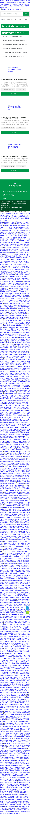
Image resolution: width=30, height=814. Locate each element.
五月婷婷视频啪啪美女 (10, 611)
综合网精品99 (8, 595)
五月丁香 (15, 228)
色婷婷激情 (10, 656)
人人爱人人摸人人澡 (9, 724)
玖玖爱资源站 (15, 419)
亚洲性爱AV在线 (4, 741)
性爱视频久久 (10, 682)
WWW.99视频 (5, 780)
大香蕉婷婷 (18, 400)
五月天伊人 (11, 597)
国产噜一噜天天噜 (11, 555)
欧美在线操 (16, 628)
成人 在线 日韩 (19, 276)
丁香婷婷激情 (17, 730)
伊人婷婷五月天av (13, 271)
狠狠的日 (18, 431)
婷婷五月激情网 (4, 758)
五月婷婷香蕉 (14, 417)
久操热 (1, 614)
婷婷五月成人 (7, 324)
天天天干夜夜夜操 (15, 546)
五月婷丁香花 (15, 244)
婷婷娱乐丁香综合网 (14, 293)
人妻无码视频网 (25, 247)
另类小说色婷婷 (19, 222)
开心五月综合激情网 (8, 730)
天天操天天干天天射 (8, 461)
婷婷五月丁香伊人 (4, 694)
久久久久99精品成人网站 (19, 442)
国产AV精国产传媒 (22, 538)
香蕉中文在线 (6, 381)
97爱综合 (9, 351)
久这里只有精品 (6, 699)
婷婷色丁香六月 (14, 407)
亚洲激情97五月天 (18, 376)
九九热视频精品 (21, 721)
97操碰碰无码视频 (19, 471)
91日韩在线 (25, 256)
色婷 (1, 252)
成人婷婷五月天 (16, 454)
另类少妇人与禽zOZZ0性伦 (9, 543)
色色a (4, 514)
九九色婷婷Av (26, 629)
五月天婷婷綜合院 (7, 762)
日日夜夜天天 (16, 753)
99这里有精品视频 (4, 585)
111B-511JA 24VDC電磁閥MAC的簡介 (13, 36)
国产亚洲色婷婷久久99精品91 (17, 291)
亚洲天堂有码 (15, 296)
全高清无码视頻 (12, 570)
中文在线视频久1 (8, 713)
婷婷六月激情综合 (13, 516)
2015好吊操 (26, 809)
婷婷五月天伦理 (6, 775)
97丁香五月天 (8, 509)
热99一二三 (15, 227)
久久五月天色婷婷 (9, 375)
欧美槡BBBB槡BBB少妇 (16, 629)
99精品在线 (3, 526)
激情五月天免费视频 (14, 556)
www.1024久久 (3, 237)
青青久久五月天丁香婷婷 (14, 434)
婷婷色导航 (9, 680)
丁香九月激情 (23, 363)
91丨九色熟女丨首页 (23, 516)
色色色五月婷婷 (8, 454)
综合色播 (20, 235)
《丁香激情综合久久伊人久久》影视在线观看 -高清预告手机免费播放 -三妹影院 (14, 335)
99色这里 (19, 497)
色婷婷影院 (4, 809)
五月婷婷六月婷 (25, 730)
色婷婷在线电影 (10, 578)
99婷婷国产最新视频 (10, 760)
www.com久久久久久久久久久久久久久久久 (11, 405)
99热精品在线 (10, 505)
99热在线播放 (14, 249)
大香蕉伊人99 (20, 534)
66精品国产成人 (8, 507)
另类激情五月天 (13, 740)
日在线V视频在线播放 (19, 747)
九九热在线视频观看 (19, 483)
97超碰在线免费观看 (19, 775)
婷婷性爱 (23, 425)
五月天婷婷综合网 (19, 415)
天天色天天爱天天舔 (5, 718)
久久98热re (11, 662)
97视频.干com (10, 488)
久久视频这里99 (11, 600)
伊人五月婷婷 (3, 519)
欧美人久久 (21, 388)
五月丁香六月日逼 (25, 307)
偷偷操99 (14, 638)
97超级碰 (17, 290)
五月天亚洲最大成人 (16, 444)
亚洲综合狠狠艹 (10, 757)
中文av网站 (19, 612)
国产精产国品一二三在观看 (6, 704)
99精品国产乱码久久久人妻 (18, 414)
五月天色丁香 (25, 602)
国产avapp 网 (13, 448)
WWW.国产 (15, 354)
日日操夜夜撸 (16, 410)
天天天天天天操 (7, 721)
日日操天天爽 (21, 541)
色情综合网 (20, 521)
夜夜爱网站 (13, 381)
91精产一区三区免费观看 (8, 383)
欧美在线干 (19, 709)
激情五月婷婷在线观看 (7, 752)
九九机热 (13, 612)
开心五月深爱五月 (18, 473)
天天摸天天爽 (26, 305)
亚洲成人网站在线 (17, 650)
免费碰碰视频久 (21, 346)
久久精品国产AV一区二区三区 (21, 519)
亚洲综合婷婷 (23, 792)
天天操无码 (17, 590)
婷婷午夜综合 (3, 731)
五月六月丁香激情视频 (19, 395)
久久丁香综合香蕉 (12, 237)
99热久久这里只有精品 (13, 797)
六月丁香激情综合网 (22, 352)
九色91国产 (21, 621)
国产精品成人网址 (7, 784)
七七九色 (20, 655)
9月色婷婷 (21, 361)
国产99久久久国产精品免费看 (19, 663)
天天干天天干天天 (11, 482)
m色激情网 (21, 337)
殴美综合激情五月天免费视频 (15, 758)
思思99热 (6, 580)
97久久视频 (14, 634)
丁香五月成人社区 (22, 330)
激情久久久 (11, 290)
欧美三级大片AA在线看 (11, 310)
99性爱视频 (24, 736)
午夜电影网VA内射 (13, 390)
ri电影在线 (16, 264)
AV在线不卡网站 (8, 247)
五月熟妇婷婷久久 (19, 375)
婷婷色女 (9, 244)
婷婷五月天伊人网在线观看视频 (18, 696)
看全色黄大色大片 (18, 412)
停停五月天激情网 (4, 803)
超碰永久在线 (6, 483)
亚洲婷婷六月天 (21, 308)
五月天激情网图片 (10, 763)
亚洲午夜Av (6, 789)
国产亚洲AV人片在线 (18, 595)
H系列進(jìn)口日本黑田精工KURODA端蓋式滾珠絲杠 (15, 118)
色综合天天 (13, 251)
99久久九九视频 (7, 638)
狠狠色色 (12, 585)
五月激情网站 (3, 682)
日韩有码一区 (26, 499)
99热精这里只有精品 (9, 369)
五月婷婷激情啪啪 (8, 723)
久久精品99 (27, 704)
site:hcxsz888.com (24, 784)
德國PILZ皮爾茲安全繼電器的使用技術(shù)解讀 (15, 40)
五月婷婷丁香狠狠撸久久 (10, 451)
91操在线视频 (10, 341)
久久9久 (15, 808)
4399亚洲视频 (18, 466)
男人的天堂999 (5, 538)
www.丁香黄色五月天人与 (16, 268)
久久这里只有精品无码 (7, 726)
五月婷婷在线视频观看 (17, 439)
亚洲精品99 (25, 662)
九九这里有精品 (15, 673)
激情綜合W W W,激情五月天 (15, 653)
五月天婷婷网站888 (7, 245)
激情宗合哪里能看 (25, 811)
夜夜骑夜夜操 (3, 322)
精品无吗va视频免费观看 (8, 470)
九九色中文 (9, 527)
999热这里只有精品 (10, 493)
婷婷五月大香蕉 (17, 690)
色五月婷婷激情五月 (19, 487)
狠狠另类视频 (8, 354)
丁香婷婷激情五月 (12, 697)
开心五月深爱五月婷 (10, 533)
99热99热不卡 (6, 386)
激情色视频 (12, 733)
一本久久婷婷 (19, 607)
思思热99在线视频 (4, 291)
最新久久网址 (9, 264)
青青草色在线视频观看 (5, 631)
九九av (7, 288)
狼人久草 (20, 582)
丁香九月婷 (15, 549)
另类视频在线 (6, 424)
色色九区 (16, 232)
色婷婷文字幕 (8, 692)
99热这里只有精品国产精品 (9, 544)
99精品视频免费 (13, 580)
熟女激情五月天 (7, 634)
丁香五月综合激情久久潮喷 (6, 524)
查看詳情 (13, 94)
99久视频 (17, 383)
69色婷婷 (22, 512)
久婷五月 (6, 279)
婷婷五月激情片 (4, 490)
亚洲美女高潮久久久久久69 (8, 223)
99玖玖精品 (17, 301)
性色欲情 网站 (3, 656)
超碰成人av (18, 575)
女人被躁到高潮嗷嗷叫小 (16, 257)
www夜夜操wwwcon (20, 706)
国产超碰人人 (9, 269)
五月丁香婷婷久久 (15, 398)
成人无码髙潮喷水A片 (18, 502)
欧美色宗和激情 (15, 373)
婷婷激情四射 (23, 254)
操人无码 (12, 728)
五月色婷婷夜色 (7, 262)
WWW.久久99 (14, 594)
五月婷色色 (22, 300)
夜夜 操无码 (20, 791)
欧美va (12, 483)
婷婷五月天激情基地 (19, 636)
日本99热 (22, 320)
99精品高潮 (26, 403)
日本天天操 (26, 604)
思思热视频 (16, 342)
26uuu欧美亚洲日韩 (22, 563)
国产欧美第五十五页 (21, 313)
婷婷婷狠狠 (16, 273)
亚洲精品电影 (5, 293)
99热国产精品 (14, 330)
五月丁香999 (8, 534)
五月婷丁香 (9, 568)
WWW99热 (5, 685)
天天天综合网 (8, 792)
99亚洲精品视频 (20, 543)
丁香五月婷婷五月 (16, 259)
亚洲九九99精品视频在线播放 (22, 786)
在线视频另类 (6, 617)
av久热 (26, 640)
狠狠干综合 (10, 731)
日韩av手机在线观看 (21, 675)
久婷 (19, 566)
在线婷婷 (21, 609)
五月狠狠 (7, 782)
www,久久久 (3, 388)
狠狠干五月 (5, 283)
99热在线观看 (12, 432)
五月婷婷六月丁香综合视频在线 (9, 701)
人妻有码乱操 (26, 354)
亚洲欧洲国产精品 (24, 673)
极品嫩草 (4, 436)
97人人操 (26, 582)
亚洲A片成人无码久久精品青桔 (17, 358)
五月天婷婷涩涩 (8, 553)
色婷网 (19, 808)
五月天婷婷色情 (17, 713)
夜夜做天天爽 (18, 476)
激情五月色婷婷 (19, 252)
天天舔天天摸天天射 (5, 765)
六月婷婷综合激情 (4, 308)
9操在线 (20, 228)
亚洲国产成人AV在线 (24, 273)
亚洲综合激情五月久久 (9, 276)
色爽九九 (21, 312)
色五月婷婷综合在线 (15, 363)
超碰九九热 (15, 799)
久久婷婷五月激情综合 (18, 436)
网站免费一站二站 (21, 392)
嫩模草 (12, 380)
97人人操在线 (17, 269)
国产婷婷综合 (6, 347)
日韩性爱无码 (13, 393)
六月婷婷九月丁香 (18, 461)
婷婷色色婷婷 (9, 716)
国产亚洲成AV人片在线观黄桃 (7, 575)
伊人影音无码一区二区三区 (22, 325)
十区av (3, 763)
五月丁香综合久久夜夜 (14, 307)
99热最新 (4, 719)
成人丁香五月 (3, 505)
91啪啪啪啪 (27, 262)
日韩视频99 (17, 606)
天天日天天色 (23, 606)
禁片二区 (6, 743)
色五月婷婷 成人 (18, 403)
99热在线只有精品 (13, 643)
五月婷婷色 (19, 432)
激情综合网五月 (21, 539)
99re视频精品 (22, 631)
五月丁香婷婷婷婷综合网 (23, 611)
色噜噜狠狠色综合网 (14, 660)
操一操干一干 (18, 488)
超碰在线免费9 (26, 585)
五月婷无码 (11, 364)
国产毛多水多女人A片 (13, 312)
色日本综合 (23, 641)
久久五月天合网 (19, 449)
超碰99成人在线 (19, 526)
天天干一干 (15, 509)
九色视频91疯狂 (12, 769)
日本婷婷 (19, 448)
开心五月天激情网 (18, 485)
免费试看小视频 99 (4, 706)
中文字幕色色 (25, 668)
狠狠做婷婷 (8, 398)
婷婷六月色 (3, 228)
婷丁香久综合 (9, 235)
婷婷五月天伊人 (6, 285)
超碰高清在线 (13, 521)
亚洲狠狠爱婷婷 (6, 230)
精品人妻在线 (25, 612)
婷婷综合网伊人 (10, 471)
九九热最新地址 (19, 551)
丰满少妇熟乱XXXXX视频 (17, 459)
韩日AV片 (2, 512)
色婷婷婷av (11, 672)
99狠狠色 (21, 794)
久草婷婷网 (10, 519)
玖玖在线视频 (13, 548)
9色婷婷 (13, 344)
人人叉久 (5, 796)
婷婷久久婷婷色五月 (20, 623)
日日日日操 (17, 240)
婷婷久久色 (25, 648)
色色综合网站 (10, 590)
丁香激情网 (17, 656)
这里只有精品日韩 (24, 290)
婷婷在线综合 (22, 777)
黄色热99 (4, 442)
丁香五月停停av (18, 522)
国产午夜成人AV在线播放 (20, 645)
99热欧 (15, 235)
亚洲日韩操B (5, 672)
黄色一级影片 (5, 390)
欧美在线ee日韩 (8, 549)
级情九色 (6, 504)
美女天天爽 (4, 312)
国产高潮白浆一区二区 (13, 796)
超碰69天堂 (18, 510)
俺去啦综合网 (6, 621)
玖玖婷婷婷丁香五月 (22, 285)
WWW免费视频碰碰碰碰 (14, 356)
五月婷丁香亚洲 (24, 286)
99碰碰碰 (5, 738)
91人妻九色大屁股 (13, 677)
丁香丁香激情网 (9, 412)
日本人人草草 (3, 409)
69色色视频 (19, 495)
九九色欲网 (13, 347)
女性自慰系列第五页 (24, 296)
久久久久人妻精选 (15, 492)
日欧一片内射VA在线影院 (21, 578)
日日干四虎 (25, 495)
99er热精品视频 (4, 274)
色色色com (26, 230)
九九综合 (26, 485)
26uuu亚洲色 (17, 813)
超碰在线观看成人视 (8, 628)
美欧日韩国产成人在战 (16, 772)
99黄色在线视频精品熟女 (8, 667)
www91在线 (24, 531)
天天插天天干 (3, 487)
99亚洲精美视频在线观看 (8, 529)
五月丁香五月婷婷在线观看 (21, 770)
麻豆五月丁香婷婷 (6, 417)
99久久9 (12, 640)
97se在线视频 (5, 334)
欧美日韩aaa (6, 252)
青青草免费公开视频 (8, 531)
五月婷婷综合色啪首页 (7, 522)
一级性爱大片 (7, 648)
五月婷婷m (18, 344)
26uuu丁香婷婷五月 (19, 558)
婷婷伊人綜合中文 (20, 223)
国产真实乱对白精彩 (14, 748)
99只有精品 (15, 303)
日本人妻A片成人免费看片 (16, 230)
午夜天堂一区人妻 (4, 733)
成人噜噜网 (26, 407)
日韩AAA (24, 650)
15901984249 (27, 608)
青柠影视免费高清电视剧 (10, 392)
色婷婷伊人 (7, 332)
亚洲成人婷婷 (14, 801)
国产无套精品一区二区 (18, 527)
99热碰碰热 (26, 235)
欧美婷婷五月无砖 (4, 497)
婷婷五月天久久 (4, 356)
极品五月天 (22, 245)
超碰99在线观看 (4, 432)
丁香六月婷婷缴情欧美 (8, 422)
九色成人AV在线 (10, 261)
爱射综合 (15, 541)
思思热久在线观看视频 (23, 288)
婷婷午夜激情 (18, 787)
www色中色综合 (25, 454)
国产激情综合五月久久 (19, 626)
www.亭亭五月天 (19, 667)
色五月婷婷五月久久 (12, 349)
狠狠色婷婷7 (23, 373)
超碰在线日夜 (24, 492)
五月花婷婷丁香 (11, 371)
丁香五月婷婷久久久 (24, 573)
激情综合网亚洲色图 (15, 779)
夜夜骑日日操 (15, 631)
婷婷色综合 (3, 352)
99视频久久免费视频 (7, 561)
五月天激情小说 (18, 380)
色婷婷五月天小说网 (12, 266)
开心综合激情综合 (23, 568)
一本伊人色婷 (10, 478)
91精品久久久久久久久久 (21, 755)
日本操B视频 (26, 763)
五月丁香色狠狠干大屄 (12, 388)
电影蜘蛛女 (9, 502)
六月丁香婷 (17, 757)
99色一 (20, 354)
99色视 (4, 341)
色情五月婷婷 (15, 692)
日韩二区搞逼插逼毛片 (7, 558)
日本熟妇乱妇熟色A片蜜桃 (16, 684)
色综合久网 (8, 373)
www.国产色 (8, 599)
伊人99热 (4, 747)
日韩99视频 (15, 609)
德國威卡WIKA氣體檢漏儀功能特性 (12, 48)
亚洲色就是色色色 (23, 232)
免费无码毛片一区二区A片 (6, 376)
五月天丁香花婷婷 (20, 533)
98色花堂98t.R (3, 453)
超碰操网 (26, 689)
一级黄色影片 (17, 278)
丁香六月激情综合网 (17, 366)
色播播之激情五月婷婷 (22, 638)
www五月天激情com (22, 782)
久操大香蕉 (23, 656)
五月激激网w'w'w (12, 566)
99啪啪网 (23, 356)
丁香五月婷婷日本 (16, 602)
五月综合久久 (6, 337)
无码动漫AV (10, 322)
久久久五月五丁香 (10, 415)
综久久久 (11, 476)
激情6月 (5, 434)
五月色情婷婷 (12, 495)
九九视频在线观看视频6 (6, 774)
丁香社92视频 (20, 769)
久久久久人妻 (17, 685)
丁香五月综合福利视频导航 (8, 242)
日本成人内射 (26, 772)
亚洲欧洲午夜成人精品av (10, 563)
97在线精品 (20, 735)
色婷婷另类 (14, 262)
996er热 (11, 645)
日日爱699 (9, 735)
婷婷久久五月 (25, 405)
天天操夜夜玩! (3, 232)
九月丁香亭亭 (22, 419)
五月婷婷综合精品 (22, 266)
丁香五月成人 (10, 714)
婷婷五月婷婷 (5, 295)
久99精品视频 (8, 609)
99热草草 (9, 687)
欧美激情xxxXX (6, 281)
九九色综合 (7, 393)
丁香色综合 (9, 227)
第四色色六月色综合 (7, 702)
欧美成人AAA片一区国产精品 (16, 741)
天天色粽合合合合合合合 (14, 425)
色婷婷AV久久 (20, 570)
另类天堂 (21, 390)
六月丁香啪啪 (21, 780)
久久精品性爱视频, (7, 475)
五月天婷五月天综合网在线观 (12, 286)
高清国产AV (26, 752)
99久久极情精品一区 (11, 352)
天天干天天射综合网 (22, 694)
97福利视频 (5, 658)
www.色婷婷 (5, 677)
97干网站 (14, 735)
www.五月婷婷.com (20, 733)
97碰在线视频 (22, 429)
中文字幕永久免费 (24, 517)
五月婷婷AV (11, 449)
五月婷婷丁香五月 (4, 587)
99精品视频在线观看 (11, 480)
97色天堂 (11, 685)
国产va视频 (8, 512)
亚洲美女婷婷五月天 (13, 368)
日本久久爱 (23, 410)
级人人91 (6, 358)
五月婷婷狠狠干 (11, 679)
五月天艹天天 (17, 531)
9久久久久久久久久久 (16, 668)
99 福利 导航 (19, 298)
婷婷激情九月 (10, 770)
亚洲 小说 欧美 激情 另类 (19, 738)
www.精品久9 (15, 245)
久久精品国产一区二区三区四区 (12, 711)
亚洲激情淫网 (17, 283)
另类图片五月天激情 (11, 539)
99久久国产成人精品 (16, 648)
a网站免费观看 (6, 380)
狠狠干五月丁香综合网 (10, 665)
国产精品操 (14, 721)
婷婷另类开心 (7, 344)
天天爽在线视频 (4, 402)
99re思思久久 (12, 279)
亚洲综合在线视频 (18, 619)
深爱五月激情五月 (20, 572)
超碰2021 (14, 616)
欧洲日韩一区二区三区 (19, 465)
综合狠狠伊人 (22, 437)
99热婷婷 (14, 599)
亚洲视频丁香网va (18, 704)
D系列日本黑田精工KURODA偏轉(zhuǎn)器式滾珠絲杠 (15, 79)
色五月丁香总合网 (7, 624)
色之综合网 (23, 458)
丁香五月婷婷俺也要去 (16, 281)
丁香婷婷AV (21, 634)
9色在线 (16, 794)
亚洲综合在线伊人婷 (21, 347)
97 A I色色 (14, 441)
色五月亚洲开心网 (24, 660)
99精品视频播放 (4, 516)
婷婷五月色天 (13, 617)
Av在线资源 (10, 487)
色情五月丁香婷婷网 (8, 473)
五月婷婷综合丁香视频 (15, 334)
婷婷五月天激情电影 (9, 755)
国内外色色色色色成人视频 (21, 470)
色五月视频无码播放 (15, 320)
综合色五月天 (18, 585)
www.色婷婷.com (4, 495)
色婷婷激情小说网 (13, 655)
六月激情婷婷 (11, 551)
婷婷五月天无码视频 (10, 804)
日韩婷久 (4, 565)
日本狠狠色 (21, 643)
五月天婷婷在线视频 (19, 646)
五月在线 (10, 453)
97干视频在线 (14, 429)
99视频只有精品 (23, 748)
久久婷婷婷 (8, 441)
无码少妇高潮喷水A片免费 (6, 517)
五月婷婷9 (9, 442)
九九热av (9, 799)
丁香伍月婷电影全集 (9, 318)
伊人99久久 (13, 285)
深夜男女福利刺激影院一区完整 (11, 437)
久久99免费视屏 (18, 809)
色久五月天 (17, 364)
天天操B (28, 320)
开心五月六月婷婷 (19, 505)
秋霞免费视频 (5, 660)
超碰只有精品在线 (17, 651)
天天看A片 (10, 465)
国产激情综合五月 (20, 804)
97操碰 (12, 775)
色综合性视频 (26, 514)
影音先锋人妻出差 (11, 346)
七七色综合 (13, 633)
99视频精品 (23, 295)
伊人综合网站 (7, 546)
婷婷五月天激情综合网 (15, 803)
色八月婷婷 (9, 573)
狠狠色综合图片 (17, 247)
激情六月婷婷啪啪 (24, 796)
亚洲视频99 (13, 782)
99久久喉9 (7, 313)
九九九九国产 (11, 298)
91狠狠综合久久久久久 (12, 565)
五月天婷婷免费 (4, 368)
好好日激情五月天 (23, 417)
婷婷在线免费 (15, 762)
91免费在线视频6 (18, 752)
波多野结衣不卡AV (19, 640)
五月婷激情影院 (25, 713)
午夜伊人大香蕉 (16, 736)
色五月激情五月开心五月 (18, 553)
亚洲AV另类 (5, 449)
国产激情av (15, 573)
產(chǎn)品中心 (19, 19)
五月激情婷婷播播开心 (17, 604)
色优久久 (17, 728)
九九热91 (4, 478)
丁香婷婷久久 (23, 507)
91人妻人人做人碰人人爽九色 (19, 234)
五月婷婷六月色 (19, 597)
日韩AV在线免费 (13, 780)
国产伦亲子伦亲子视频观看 (8, 325)
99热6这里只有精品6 (11, 514)
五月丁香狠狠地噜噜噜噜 (18, 624)
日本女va (13, 313)
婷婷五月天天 (14, 718)
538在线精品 (6, 633)
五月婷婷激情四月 (18, 731)
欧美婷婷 (23, 398)
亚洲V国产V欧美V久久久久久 (7, 670)
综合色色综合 (13, 288)
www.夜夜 (4, 300)
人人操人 (25, 679)
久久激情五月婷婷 (23, 271)
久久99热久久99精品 (23, 801)
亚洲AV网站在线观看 (11, 592)
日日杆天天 (5, 740)
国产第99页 (13, 560)
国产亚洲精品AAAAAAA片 (10, 614)
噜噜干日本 (10, 606)
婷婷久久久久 (6, 629)
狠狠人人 (20, 407)
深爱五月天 (25, 322)
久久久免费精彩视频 (17, 767)
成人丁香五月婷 (21, 707)
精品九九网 (24, 685)
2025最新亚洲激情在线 (6, 750)
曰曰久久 (23, 590)
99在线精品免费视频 (5, 249)
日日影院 (19, 514)
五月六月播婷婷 (6, 560)
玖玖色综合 (11, 809)
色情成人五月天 (19, 456)
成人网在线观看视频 (25, 583)
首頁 (12, 19)
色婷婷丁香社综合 (12, 402)
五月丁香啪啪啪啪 (14, 254)
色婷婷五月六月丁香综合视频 (7, 787)
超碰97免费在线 (10, 619)
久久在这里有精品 (13, 582)
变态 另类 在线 (21, 617)
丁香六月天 (16, 723)
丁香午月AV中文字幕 (5, 811)
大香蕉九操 (12, 572)
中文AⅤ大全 (20, 279)
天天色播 (12, 252)
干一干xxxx (3, 786)
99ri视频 (17, 341)
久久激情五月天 (4, 298)
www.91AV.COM (4, 655)
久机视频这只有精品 (7, 767)
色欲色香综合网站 (6, 458)
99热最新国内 (26, 366)
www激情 (15, 475)
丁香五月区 (6, 641)
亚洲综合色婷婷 (25, 524)
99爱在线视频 (19, 679)
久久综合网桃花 (17, 561)
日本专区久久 (20, 555)
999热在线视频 (25, 510)
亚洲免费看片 (3, 714)
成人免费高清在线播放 (9, 327)
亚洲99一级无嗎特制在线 (23, 386)
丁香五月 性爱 (26, 488)
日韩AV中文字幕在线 (17, 420)
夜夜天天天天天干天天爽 (13, 719)
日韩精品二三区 (25, 400)
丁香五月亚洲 (19, 600)
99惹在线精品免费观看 (9, 806)
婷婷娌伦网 (14, 225)
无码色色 (20, 548)
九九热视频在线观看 (21, 371)
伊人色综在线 (15, 792)
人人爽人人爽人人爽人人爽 (8, 577)
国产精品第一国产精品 (13, 397)
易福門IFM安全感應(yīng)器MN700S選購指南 (15, 52)
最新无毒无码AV (22, 237)
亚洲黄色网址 (23, 397)
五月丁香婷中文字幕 (5, 612)
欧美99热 (22, 628)
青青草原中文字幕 (21, 482)
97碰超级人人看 (20, 633)
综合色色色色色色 (9, 240)
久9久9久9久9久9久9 (9, 466)
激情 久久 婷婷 (13, 538)
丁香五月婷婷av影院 (9, 222)
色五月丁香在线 (18, 322)
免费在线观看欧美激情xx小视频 (8, 675)
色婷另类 (9, 366)
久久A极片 (12, 607)
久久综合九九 (18, 422)
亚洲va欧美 (13, 386)
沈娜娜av (5, 465)
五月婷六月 (16, 517)
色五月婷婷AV (20, 592)
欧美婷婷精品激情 (7, 602)
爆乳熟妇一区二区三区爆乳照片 (20, 351)
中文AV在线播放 (4, 307)
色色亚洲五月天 (4, 290)
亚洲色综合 (10, 232)
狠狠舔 (21, 244)
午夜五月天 (22, 341)
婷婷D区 (12, 706)
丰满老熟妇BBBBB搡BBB (6, 753)
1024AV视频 (27, 655)
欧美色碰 (26, 375)
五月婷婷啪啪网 (10, 463)
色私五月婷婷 (9, 410)
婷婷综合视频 (6, 268)
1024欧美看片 (17, 468)
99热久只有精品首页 (8, 636)
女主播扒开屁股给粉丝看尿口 (7, 456)
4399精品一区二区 (12, 409)
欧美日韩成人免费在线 (16, 332)
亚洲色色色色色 (13, 504)
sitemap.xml (5, 209)
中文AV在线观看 (7, 420)
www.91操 (17, 529)
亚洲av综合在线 (10, 400)
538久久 (12, 317)
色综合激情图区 (7, 414)
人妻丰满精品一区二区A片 (15, 256)
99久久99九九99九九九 (23, 740)
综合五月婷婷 (9, 273)
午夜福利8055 (6, 594)
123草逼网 (2, 288)
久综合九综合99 (19, 261)
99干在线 (15, 385)
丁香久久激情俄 (25, 757)
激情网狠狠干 (11, 359)
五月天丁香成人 (22, 239)
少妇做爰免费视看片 (24, 227)
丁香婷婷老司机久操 (23, 594)
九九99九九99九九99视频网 (22, 493)
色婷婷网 (12, 427)
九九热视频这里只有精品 (22, 251)
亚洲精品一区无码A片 (20, 463)
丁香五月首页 (18, 763)
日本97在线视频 (16, 458)
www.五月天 (17, 524)
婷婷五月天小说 (8, 616)
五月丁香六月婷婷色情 (5, 604)
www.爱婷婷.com (24, 692)
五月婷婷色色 (7, 225)
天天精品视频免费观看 (22, 599)
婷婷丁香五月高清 (22, 225)
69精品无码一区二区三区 (21, 682)
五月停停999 (9, 690)
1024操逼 (19, 409)
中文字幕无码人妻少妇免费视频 (18, 424)
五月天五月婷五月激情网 (19, 687)
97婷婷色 (16, 317)
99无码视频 (7, 330)
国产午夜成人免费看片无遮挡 (9, 791)
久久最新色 (10, 626)
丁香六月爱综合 (10, 526)
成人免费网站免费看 (15, 295)
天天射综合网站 (12, 658)
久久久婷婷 (25, 497)
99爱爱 (22, 427)
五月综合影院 (25, 522)
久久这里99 (9, 228)
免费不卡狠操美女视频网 (22, 327)
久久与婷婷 (10, 813)
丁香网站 (15, 305)
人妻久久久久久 (7, 259)
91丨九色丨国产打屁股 (14, 743)
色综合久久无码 (6, 548)
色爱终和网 (11, 403)
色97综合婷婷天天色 (7, 305)
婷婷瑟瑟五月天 (4, 500)
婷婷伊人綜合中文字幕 (11, 239)
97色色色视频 (18, 662)
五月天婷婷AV (3, 606)
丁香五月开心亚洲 (6, 429)
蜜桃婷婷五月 (5, 645)
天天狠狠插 (5, 271)
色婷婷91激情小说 (7, 385)
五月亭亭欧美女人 (4, 521)
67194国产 (21, 329)
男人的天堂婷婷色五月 (12, 300)
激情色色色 (11, 490)
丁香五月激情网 (6, 251)
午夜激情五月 (21, 580)
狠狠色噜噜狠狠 (16, 512)
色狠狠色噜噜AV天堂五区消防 (19, 446)
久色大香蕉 (5, 551)
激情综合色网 (25, 680)
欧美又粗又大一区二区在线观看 (16, 339)
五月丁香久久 (3, 371)
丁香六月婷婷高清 (22, 677)
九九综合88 (3, 578)
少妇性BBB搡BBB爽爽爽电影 (18, 378)
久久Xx (6, 403)
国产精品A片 (10, 485)
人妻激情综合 (20, 480)
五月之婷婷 (4, 653)
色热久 (1, 327)
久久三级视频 (22, 342)
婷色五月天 (15, 568)
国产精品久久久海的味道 (23, 451)
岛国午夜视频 (7, 492)
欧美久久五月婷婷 (19, 589)
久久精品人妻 (15, 702)
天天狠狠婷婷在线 (18, 689)
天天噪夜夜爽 (23, 711)
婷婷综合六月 (22, 549)
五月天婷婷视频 (8, 303)
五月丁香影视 (15, 784)
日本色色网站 (13, 745)
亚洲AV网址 (11, 274)
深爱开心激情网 (21, 745)
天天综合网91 (9, 301)
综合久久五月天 (9, 395)
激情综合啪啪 (16, 507)
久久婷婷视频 (19, 315)
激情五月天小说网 (10, 431)
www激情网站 (21, 616)
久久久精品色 (21, 718)
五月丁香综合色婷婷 (19, 536)
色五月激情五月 (25, 431)
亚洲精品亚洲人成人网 (23, 504)
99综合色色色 (21, 402)
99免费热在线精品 (15, 811)
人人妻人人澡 (23, 317)
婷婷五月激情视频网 (14, 583)
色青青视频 (21, 500)
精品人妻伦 (10, 646)
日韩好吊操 (18, 274)
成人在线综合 (16, 774)
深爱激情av (24, 743)
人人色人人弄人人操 (15, 641)
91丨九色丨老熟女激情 (7, 278)
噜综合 (1, 222)
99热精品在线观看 (4, 407)
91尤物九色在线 (19, 670)
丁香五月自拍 (5, 476)
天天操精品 (20, 262)
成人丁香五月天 (10, 786)
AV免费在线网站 (8, 541)
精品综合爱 (9, 436)
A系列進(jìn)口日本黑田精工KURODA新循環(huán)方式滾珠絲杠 (15, 156)
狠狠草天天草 (3, 813)
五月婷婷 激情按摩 (13, 500)
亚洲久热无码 (7, 439)
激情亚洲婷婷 (25, 577)
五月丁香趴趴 (23, 566)
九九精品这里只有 (24, 702)
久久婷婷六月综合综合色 (10, 707)
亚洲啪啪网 (26, 731)
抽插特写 (20, 305)
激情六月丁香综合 (16, 680)
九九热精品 (4, 510)
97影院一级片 (9, 468)
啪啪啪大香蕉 (18, 318)
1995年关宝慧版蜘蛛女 (12, 329)
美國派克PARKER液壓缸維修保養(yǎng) (14, 56)
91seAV (14, 534)
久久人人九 (25, 318)
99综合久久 (10, 808)
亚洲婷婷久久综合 (19, 724)
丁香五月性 (7, 254)
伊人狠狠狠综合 (11, 315)
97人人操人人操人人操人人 (21, 369)
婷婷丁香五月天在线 (7, 446)
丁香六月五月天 (14, 337)
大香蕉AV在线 (23, 723)
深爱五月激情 (13, 587)
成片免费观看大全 (20, 359)
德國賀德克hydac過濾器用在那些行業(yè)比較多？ (15, 44)
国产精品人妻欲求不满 (20, 490)
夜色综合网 (3, 264)
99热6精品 (17, 427)
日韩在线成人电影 (16, 750)
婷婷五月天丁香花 (22, 349)
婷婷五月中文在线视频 (22, 587)
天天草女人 (7, 745)
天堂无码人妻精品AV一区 (12, 777)
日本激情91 (25, 478)
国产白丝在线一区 (18, 716)
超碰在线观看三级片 (9, 623)
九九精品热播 (10, 747)
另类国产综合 (11, 510)
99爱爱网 (11, 283)
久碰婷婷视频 (5, 556)
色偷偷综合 (6, 257)
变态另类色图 (13, 308)
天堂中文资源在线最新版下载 (14, 499)
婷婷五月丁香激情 (17, 453)
